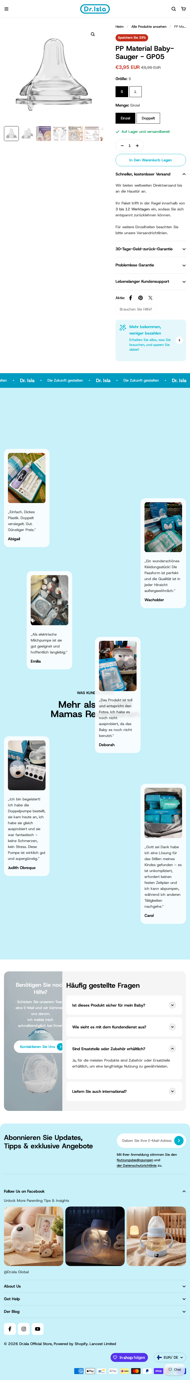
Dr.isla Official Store (35, 1343)
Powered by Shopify (71, 1343)
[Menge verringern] (121, 146)
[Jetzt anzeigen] (179, 340)
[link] (136, 309)
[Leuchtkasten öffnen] (92, 34)
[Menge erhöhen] (139, 146)
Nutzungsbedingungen (135, 1160)
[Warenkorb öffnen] (184, 9)
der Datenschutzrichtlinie (137, 1165)
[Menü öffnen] (6, 9)
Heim (120, 26)
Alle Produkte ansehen (148, 26)
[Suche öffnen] (174, 9)
